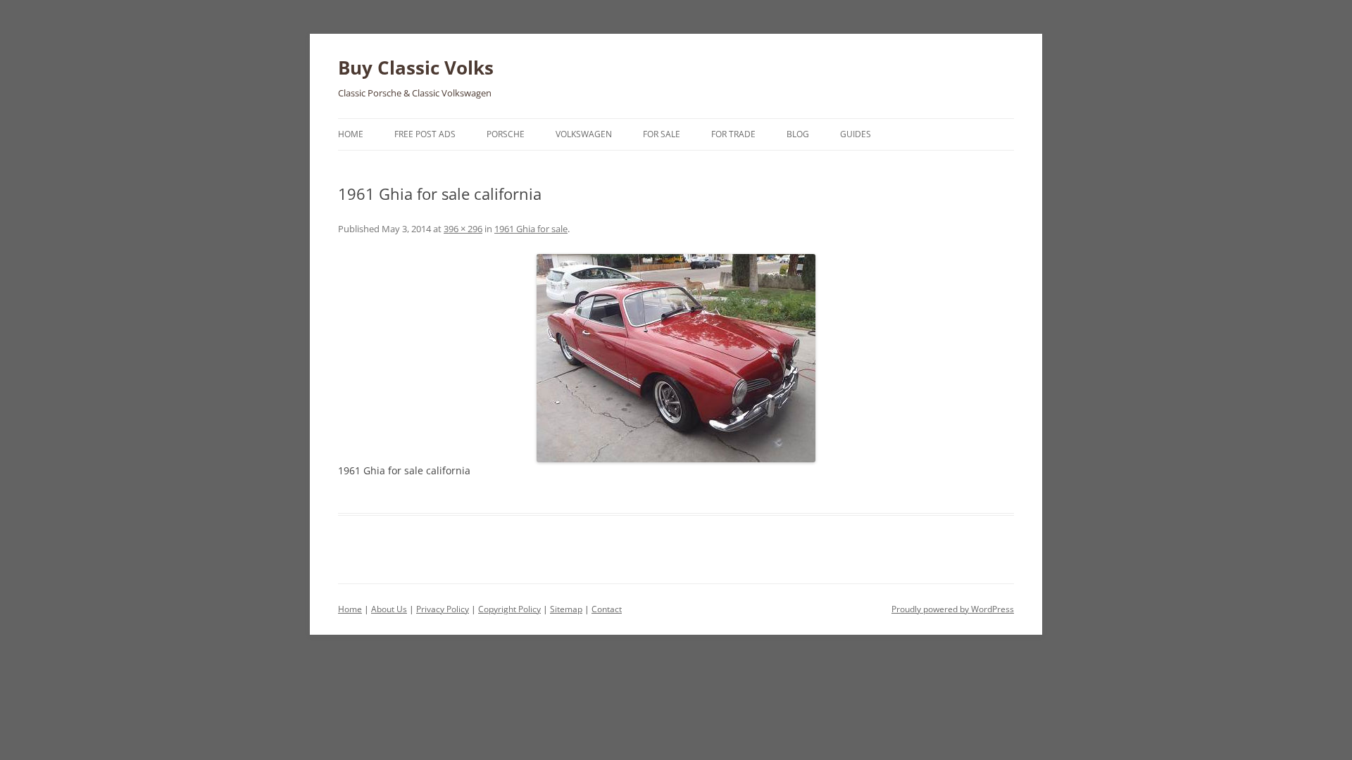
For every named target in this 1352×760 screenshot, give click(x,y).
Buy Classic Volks (416, 67)
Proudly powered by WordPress (952, 609)
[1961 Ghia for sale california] (676, 358)
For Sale (661, 134)
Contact (607, 609)
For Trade (733, 134)
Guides (855, 134)
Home (350, 134)
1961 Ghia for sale (531, 228)
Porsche (506, 134)
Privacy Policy (442, 609)
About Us (389, 609)
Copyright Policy (509, 609)
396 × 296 (463, 228)
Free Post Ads (425, 134)
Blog (798, 134)
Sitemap (566, 609)
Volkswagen (584, 134)
